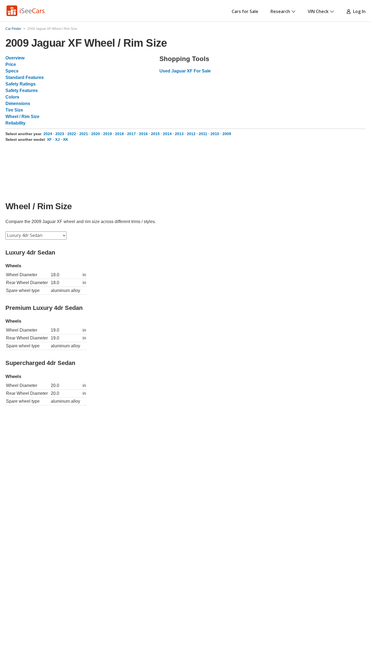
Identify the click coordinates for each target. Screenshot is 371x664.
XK (65, 139)
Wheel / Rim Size (22, 116)
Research (280, 11)
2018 (119, 134)
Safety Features (21, 90)
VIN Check (318, 11)
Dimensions (17, 103)
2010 (214, 134)
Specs (11, 71)
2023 (59, 134)
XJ (57, 139)
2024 (47, 134)
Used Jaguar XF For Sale (185, 71)
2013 (179, 134)
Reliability (15, 123)
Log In (358, 11)
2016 (143, 134)
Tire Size (14, 110)
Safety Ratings (20, 84)
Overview (14, 58)
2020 (95, 134)
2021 (83, 134)
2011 (203, 134)
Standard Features (24, 77)
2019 (107, 134)
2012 (191, 134)
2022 (71, 134)
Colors (12, 97)
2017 (131, 134)
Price (10, 64)
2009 (226, 134)
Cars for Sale (245, 11)
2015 (155, 134)
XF (49, 139)
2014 (167, 134)
